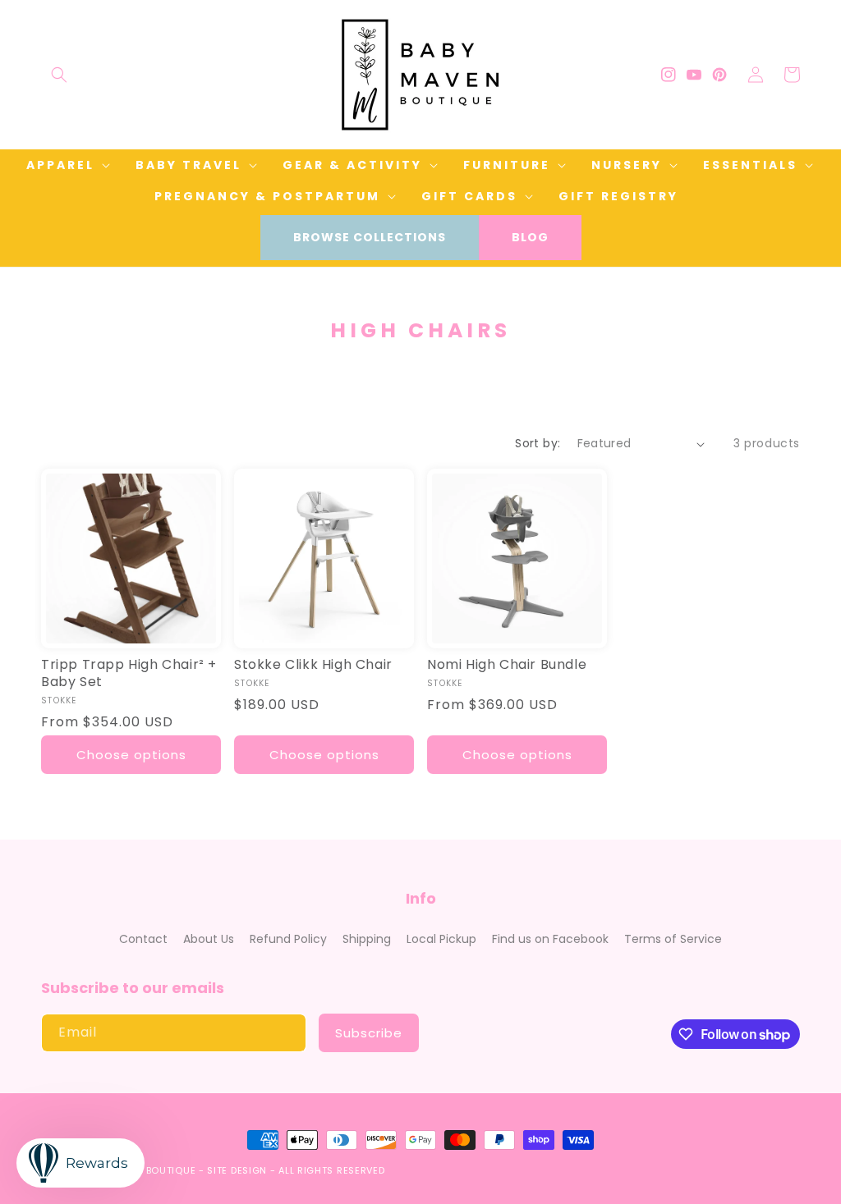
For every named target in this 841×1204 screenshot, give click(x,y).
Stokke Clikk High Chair (313, 665)
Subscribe (368, 1032)
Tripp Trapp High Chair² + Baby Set (129, 674)
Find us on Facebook (550, 939)
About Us (208, 939)
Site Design (237, 1170)
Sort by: (537, 443)
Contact (143, 939)
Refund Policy (288, 939)
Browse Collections (369, 237)
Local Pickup (441, 939)
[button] (59, 75)
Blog (530, 237)
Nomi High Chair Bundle (506, 665)
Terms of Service (673, 939)
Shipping (366, 939)
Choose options (131, 754)
